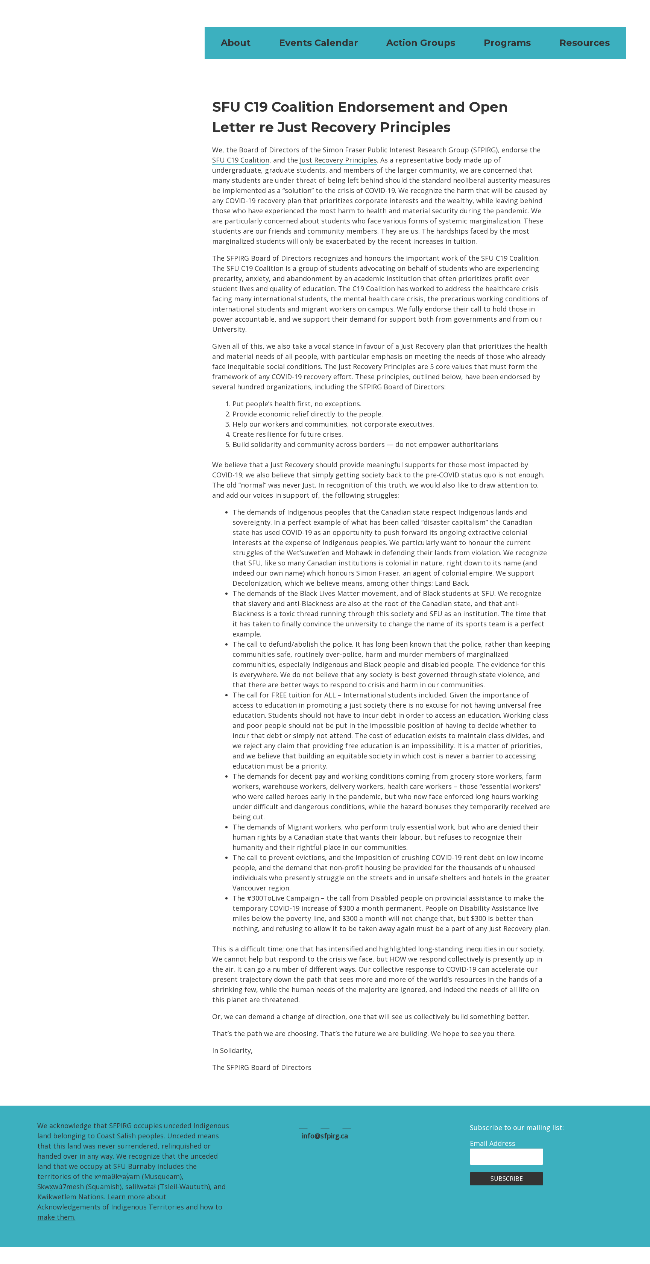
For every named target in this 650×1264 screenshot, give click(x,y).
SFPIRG (71, 42)
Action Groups (420, 42)
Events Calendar (318, 42)
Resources (584, 42)
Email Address (492, 1143)
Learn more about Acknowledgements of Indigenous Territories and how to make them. (129, 1206)
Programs (507, 42)
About (236, 42)
